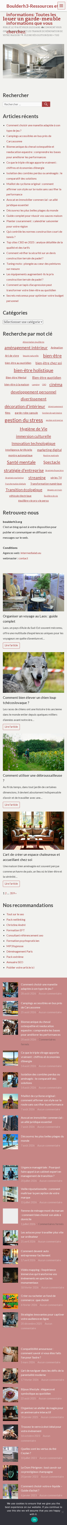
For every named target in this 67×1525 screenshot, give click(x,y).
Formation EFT (15, 930)
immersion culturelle (33, 436)
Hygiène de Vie (33, 428)
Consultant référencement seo (24, 935)
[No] (62, 1512)
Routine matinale (51, 455)
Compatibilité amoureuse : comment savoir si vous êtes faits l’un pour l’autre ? (41, 1353)
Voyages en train (54, 490)
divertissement (33, 399)
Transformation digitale (15, 484)
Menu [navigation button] (61, 5)
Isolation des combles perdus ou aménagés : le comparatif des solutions (40, 1078)
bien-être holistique (33, 370)
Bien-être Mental (16, 377)
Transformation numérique (46, 483)
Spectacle (51, 462)
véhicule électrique (20, 495)
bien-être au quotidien (18, 362)
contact (23, 558)
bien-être (52, 355)
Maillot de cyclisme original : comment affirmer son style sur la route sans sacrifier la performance (33, 189)
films (7, 412)
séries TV (56, 477)
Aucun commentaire (50, 993)
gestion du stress (24, 420)
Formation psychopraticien (22, 940)
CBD (44, 384)
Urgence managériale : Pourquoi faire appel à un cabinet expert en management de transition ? (41, 1171)
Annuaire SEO (14, 962)
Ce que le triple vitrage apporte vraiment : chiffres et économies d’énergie (40, 1057)
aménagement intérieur (26, 347)
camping (35, 384)
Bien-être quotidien (46, 378)
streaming (37, 477)
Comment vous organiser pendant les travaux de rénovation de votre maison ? (33, 31)
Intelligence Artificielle (18, 449)
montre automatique (20, 455)
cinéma (55, 384)
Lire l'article (11, 645)
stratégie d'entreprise (24, 470)
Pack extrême (14, 956)
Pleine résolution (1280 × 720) (41, 35)
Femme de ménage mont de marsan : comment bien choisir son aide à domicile (42, 1215)
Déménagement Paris (19, 951)
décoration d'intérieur (25, 406)
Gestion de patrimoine (52, 413)
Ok (34, 1519)
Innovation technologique (33, 443)
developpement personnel (33, 392)
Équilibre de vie (51, 496)
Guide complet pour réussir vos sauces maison (34, 215)
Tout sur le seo (15, 914)
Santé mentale (21, 462)
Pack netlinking (15, 919)
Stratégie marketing (14, 478)
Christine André (16, 924)
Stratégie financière (54, 470)
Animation (57, 347)
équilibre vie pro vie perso (33, 500)
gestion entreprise (54, 420)
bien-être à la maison (16, 384)
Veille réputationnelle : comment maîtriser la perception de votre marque (40, 1193)
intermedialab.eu (31, 553)
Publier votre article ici (20, 967)
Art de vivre (12, 355)
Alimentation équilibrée (33, 342)
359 (12, 893)
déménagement (55, 406)
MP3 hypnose (14, 946)
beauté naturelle (31, 355)
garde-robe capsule (26, 412)
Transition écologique (24, 489)
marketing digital (49, 450)
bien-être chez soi (49, 363)
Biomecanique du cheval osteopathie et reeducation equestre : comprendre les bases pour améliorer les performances (33, 152)
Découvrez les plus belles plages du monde (32, 210)
